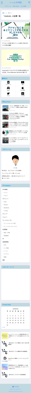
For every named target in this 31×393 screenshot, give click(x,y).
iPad (5, 201)
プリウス (6, 254)
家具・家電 (7, 232)
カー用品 (6, 248)
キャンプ (4, 213)
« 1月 (3, 327)
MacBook (6, 207)
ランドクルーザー (7, 220)
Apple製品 (22, 90)
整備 (5, 257)
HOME (16, 387)
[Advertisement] (15, 284)
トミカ (6, 251)
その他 (6, 210)
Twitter (8, 95)
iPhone (6, 204)
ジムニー (4, 217)
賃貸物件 (6, 235)
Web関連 (4, 189)
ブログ (6, 195)
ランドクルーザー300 (10, 223)
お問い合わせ (16, 6)
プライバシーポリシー (15, 389)
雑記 (23, 84)
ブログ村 (23, 95)
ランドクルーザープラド (10, 226)
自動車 (8, 90)
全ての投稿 (23, 6)
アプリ (6, 192)
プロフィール (8, 6)
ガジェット (5, 198)
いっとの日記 (16, 2)
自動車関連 (5, 242)
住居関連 (4, 229)
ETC (5, 245)
